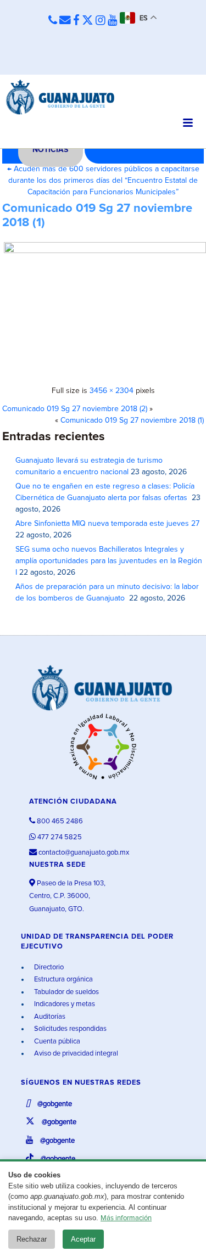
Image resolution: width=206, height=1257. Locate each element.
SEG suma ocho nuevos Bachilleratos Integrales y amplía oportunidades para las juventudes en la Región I (108, 561)
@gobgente (54, 1104)
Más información (126, 1218)
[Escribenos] (65, 21)
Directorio (48, 967)
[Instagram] (100, 20)
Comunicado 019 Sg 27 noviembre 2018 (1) (132, 420)
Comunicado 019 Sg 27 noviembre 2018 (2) (74, 409)
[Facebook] (76, 20)
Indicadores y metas (63, 1004)
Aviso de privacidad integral (75, 1053)
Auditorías (48, 1016)
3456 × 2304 (111, 391)
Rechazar (31, 1239)
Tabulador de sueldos (65, 992)
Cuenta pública (56, 1041)
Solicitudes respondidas (69, 1028)
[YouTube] (113, 20)
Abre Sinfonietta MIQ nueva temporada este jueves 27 (107, 524)
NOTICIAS (50, 150)
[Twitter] (87, 20)
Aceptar (83, 1239)
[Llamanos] (52, 21)
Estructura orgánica (62, 979)
